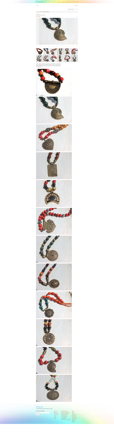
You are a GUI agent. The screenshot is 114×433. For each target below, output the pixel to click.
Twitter (73, 421)
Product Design (63, 415)
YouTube (73, 419)
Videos (77, 1)
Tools (71, 1)
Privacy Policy (74, 417)
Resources (58, 1)
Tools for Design (64, 417)
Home (38, 11)
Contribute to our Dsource (65, 419)
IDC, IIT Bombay (38, 16)
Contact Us (74, 415)
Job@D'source (74, 414)
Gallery (74, 1)
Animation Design (64, 411)
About (73, 411)
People (73, 412)
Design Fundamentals (65, 413)
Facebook (73, 420)
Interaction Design (64, 414)
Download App (74, 418)
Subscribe (38, 414)
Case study (63, 1)
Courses (54, 1)
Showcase (67, 1)
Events (73, 413)
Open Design (63, 418)
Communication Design (65, 412)
